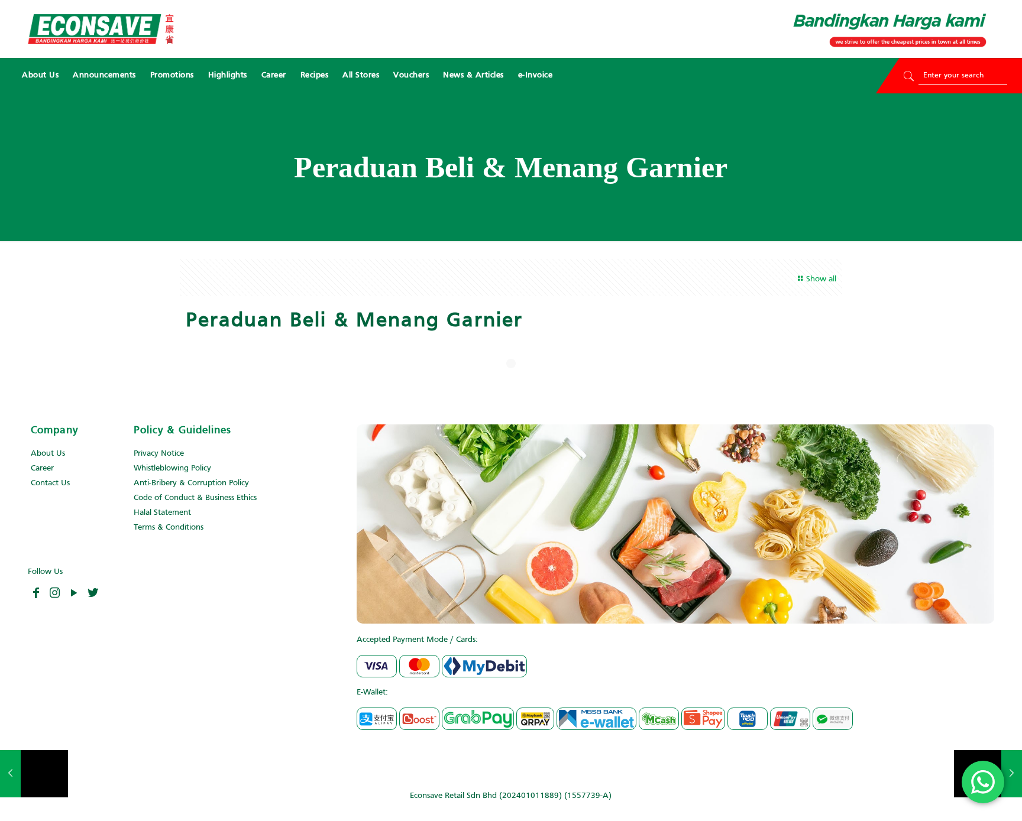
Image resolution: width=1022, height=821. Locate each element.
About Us (48, 453)
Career (42, 468)
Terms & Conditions (168, 527)
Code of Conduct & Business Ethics (195, 498)
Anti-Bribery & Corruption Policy (191, 483)
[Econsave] (100, 29)
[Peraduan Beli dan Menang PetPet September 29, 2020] (34, 773)
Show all (821, 279)
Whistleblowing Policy (172, 468)
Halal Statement (162, 513)
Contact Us (50, 483)
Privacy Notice (159, 453)
